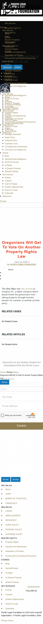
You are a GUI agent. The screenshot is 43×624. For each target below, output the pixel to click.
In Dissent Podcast (13, 104)
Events (8, 114)
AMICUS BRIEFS (13, 515)
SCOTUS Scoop (12, 98)
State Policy (10, 73)
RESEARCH (10, 520)
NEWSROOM (33, 586)
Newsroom (7, 132)
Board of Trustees (12, 39)
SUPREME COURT (14, 534)
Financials (9, 42)
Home (2, 372)
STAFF (8, 493)
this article (26, 288)
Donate (3, 27)
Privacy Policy (7, 620)
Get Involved (7, 110)
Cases (7, 64)
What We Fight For (10, 45)
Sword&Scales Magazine (15, 95)
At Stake (8, 101)
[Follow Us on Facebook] (33, 593)
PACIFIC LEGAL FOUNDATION (23, 265)
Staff (7, 36)
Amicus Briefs (10, 67)
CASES (8, 511)
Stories (5, 89)
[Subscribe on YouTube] (33, 599)
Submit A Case (11, 126)
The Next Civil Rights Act (15, 86)
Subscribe (9, 129)
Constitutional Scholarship (16, 83)
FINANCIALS (11, 503)
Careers (8, 117)
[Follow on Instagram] (33, 601)
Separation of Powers (14, 55)
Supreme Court (11, 80)
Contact (16, 479)
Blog (7, 92)
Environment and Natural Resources (20, 58)
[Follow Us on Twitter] (33, 596)
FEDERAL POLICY (13, 529)
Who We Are (7, 30)
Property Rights (11, 49)
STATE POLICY (12, 524)
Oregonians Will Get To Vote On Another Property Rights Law (21, 376)
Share (10, 269)
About (7, 33)
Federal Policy (11, 76)
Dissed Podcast (11, 107)
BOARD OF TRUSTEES (15, 498)
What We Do (7, 61)
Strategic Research (13, 70)
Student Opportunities (14, 123)
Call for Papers (11, 120)
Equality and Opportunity (15, 52)
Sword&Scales (11, 568)
